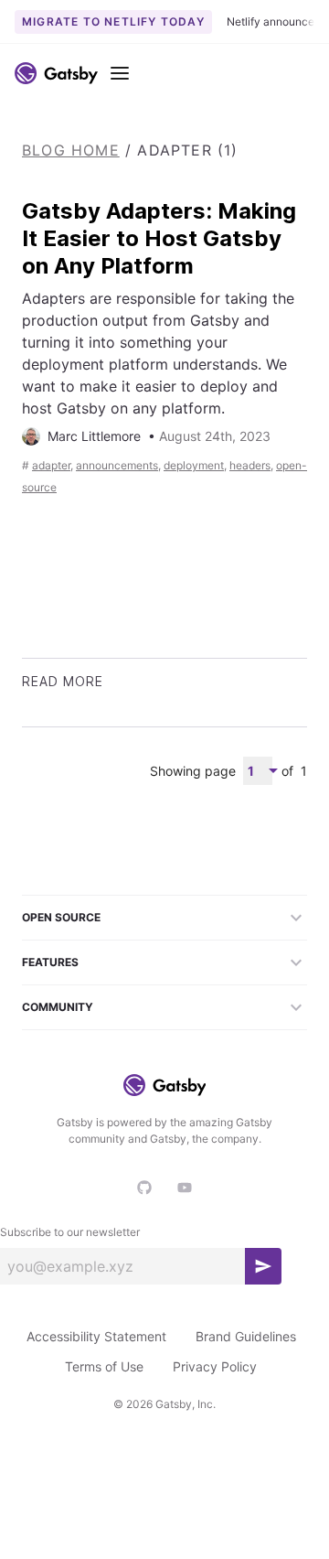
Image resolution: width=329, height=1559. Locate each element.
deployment (194, 465)
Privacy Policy (215, 1366)
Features (50, 962)
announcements (117, 465)
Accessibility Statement (96, 1336)
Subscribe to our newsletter (70, 1232)
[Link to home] (56, 73)
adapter (51, 465)
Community (57, 1007)
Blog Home (71, 150)
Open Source (61, 917)
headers (250, 465)
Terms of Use (104, 1366)
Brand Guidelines (246, 1336)
